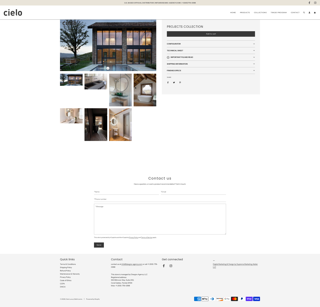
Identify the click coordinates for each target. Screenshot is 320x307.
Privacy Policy (133, 237)
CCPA (62, 284)
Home (233, 12)
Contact (295, 12)
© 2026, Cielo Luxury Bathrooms (71, 299)
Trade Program (279, 12)
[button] (211, 44)
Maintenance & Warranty (70, 274)
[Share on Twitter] (174, 82)
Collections (260, 12)
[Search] (304, 12)
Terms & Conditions (68, 264)
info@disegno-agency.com (131, 264)
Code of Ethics (65, 280)
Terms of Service (146, 237)
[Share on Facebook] (168, 82)
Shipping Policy (66, 267)
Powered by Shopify (93, 299)
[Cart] (315, 12)
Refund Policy (65, 271)
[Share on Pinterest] (180, 82)
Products (245, 12)
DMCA (63, 287)
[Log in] (309, 12)
